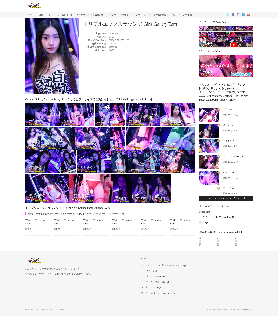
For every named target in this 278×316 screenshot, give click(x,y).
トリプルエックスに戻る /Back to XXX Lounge (163, 265)
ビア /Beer (227, 109)
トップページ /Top (34, 15)
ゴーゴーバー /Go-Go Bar (60, 15)
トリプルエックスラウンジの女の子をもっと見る (225, 198)
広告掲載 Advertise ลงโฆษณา (216, 310)
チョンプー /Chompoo (233, 156)
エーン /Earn (229, 125)
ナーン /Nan (228, 188)
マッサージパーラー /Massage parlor (150, 15)
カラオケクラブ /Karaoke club (90, 15)
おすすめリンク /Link (181, 15)
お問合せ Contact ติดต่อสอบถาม (240, 310)
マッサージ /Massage (119, 15)
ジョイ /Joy (228, 141)
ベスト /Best (228, 172)
